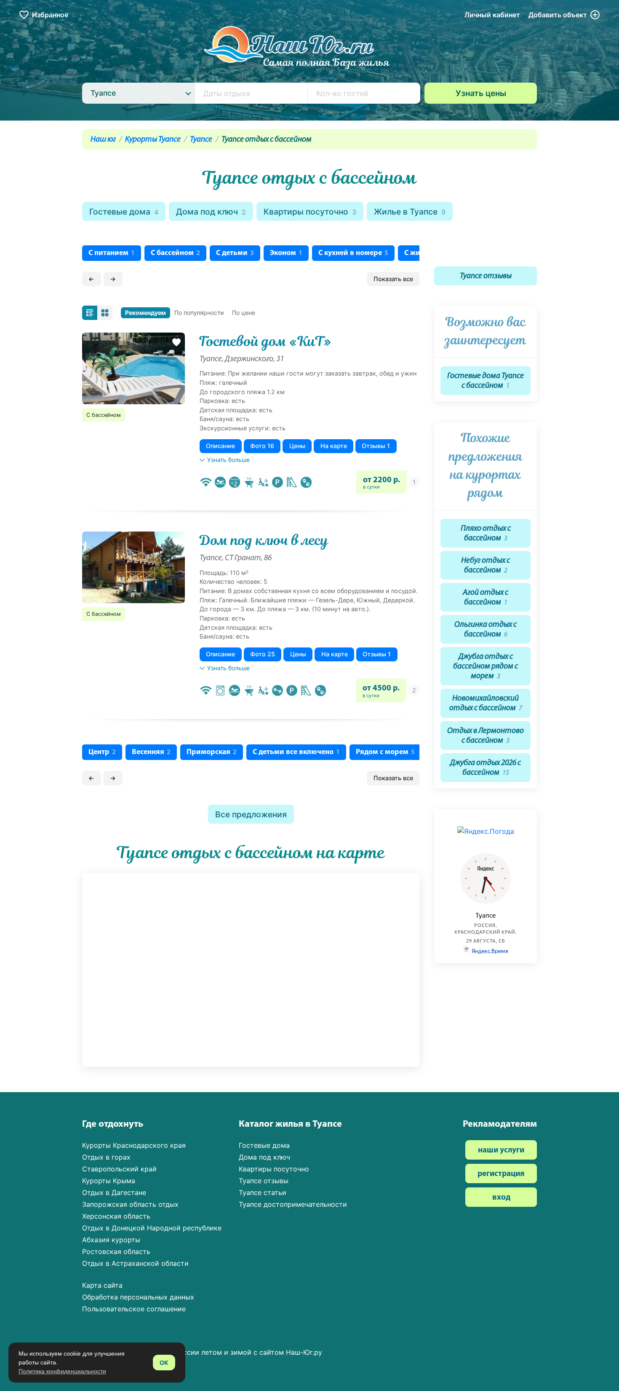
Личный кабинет (492, 15)
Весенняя (151, 752)
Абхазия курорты (111, 1239)
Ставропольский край (119, 1169)
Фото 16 (262, 445)
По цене (243, 312)
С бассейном (175, 253)
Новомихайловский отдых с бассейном (485, 703)
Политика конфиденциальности (62, 1371)
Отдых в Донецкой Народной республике (151, 1228)
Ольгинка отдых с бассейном (485, 630)
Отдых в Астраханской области (135, 1263)
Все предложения (251, 814)
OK (164, 1362)
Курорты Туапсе (153, 140)
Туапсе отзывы (486, 276)
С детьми (235, 253)
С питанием (111, 253)
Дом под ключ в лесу (264, 540)
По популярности (199, 312)
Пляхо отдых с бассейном (486, 533)
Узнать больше (228, 459)
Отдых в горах (106, 1157)
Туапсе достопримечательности (293, 1204)
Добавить (557, 15)
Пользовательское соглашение (134, 1309)
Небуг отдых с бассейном (485, 566)
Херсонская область (116, 1216)
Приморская (212, 752)
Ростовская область (116, 1251)
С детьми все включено (296, 752)
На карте (333, 445)
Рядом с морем (385, 752)
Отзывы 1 (376, 445)
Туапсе (201, 140)
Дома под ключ (211, 212)
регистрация (501, 1174)
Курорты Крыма (108, 1180)
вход (501, 1198)
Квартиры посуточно (310, 212)
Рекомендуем (145, 312)
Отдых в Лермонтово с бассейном (485, 736)
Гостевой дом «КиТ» (265, 341)
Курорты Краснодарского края (134, 1145)
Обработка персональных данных (138, 1297)
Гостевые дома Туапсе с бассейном (485, 381)
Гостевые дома (123, 212)
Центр (102, 752)
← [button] (91, 278)
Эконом (286, 253)
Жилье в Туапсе (410, 212)
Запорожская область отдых (130, 1204)
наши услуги (501, 1151)
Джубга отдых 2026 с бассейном (485, 768)
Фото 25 (262, 654)
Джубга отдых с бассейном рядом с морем (485, 666)
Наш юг (103, 140)
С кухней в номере (353, 253)
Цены (297, 445)
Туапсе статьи (262, 1192)
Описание (220, 445)
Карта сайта (102, 1285)
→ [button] (113, 278)
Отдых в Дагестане (114, 1192)
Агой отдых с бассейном (485, 598)
